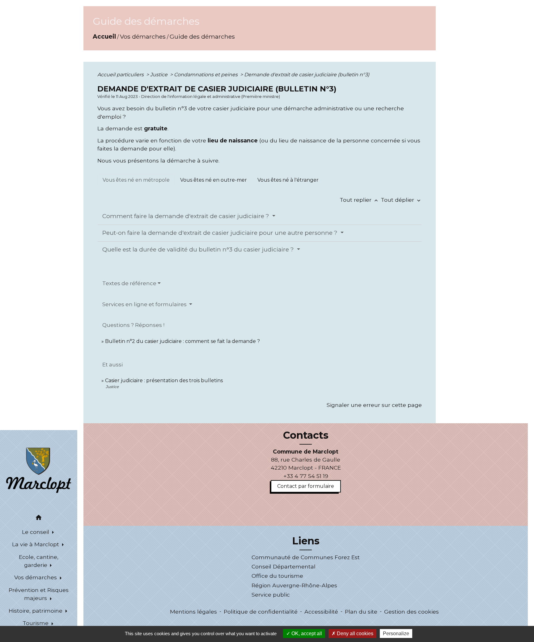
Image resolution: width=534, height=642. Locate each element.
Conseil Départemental (284, 566)
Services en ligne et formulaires (145, 304)
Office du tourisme (277, 575)
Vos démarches (143, 36)
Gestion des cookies (411, 611)
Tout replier (359, 199)
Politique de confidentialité (261, 611)
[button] (39, 519)
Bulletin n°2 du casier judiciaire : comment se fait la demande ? (182, 341)
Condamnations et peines (206, 75)
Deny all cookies (354, 633)
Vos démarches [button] (36, 577)
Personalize (396, 633)
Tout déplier (401, 199)
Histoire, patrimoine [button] (36, 610)
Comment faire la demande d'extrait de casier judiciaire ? (186, 216)
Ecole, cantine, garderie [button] (38, 561)
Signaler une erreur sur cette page (374, 405)
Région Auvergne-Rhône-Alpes (294, 585)
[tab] (136, 180)
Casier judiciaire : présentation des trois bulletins (164, 380)
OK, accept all (306, 633)
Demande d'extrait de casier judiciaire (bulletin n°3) (306, 75)
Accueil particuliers (121, 75)
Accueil (104, 36)
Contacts (305, 435)
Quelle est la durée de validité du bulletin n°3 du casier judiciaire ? (198, 249)
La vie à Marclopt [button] (36, 544)
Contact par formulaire (305, 486)
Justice (159, 75)
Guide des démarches (202, 36)
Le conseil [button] (36, 532)
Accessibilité (321, 611)
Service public (271, 594)
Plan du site (361, 611)
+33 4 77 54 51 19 (305, 476)
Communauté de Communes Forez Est (306, 557)
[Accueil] (39, 469)
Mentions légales (193, 611)
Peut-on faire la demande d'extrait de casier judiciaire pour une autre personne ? (220, 232)
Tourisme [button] (36, 623)
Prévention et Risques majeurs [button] (39, 594)
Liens (306, 541)
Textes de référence (129, 283)
